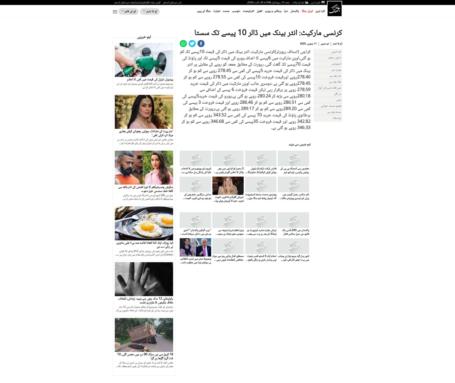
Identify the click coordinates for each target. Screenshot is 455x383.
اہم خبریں (324, 44)
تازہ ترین (320, 11)
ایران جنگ (307, 11)
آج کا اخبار (151, 11)
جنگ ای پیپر (204, 11)
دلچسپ (236, 11)
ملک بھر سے (335, 82)
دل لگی (337, 94)
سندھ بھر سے (334, 112)
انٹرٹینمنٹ (248, 11)
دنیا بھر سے (335, 76)
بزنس (338, 100)
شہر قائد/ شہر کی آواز (329, 88)
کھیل (259, 11)
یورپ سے (336, 70)
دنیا (286, 11)
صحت (226, 11)
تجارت (216, 11)
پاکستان (294, 11)
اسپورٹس (336, 63)
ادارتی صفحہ (334, 57)
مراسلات (336, 118)
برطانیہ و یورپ (273, 11)
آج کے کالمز (130, 11)
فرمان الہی (315, 3)
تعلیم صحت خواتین (331, 106)
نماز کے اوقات (298, 3)
